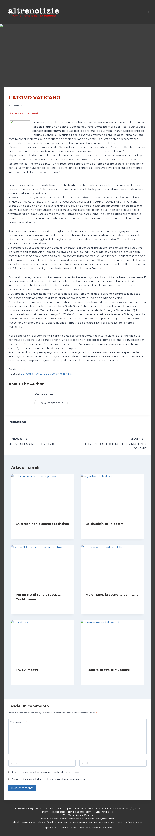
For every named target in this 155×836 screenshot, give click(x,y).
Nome (14, 763)
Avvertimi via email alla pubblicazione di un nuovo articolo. (50, 779)
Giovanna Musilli (26, 530)
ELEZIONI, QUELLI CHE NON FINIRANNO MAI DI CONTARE (116, 444)
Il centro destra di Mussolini (107, 670)
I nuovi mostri (27, 670)
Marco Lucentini (26, 605)
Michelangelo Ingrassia (100, 676)
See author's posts (51, 402)
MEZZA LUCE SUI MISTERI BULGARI (31, 442)
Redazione (16, 105)
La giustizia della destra (104, 524)
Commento (18, 722)
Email (84, 763)
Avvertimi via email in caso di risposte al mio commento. (48, 772)
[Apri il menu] (148, 12)
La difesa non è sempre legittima (42, 524)
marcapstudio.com (102, 827)
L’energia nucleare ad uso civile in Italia (46, 373)
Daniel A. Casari (96, 600)
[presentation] (42, 495)
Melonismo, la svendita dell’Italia (112, 594)
